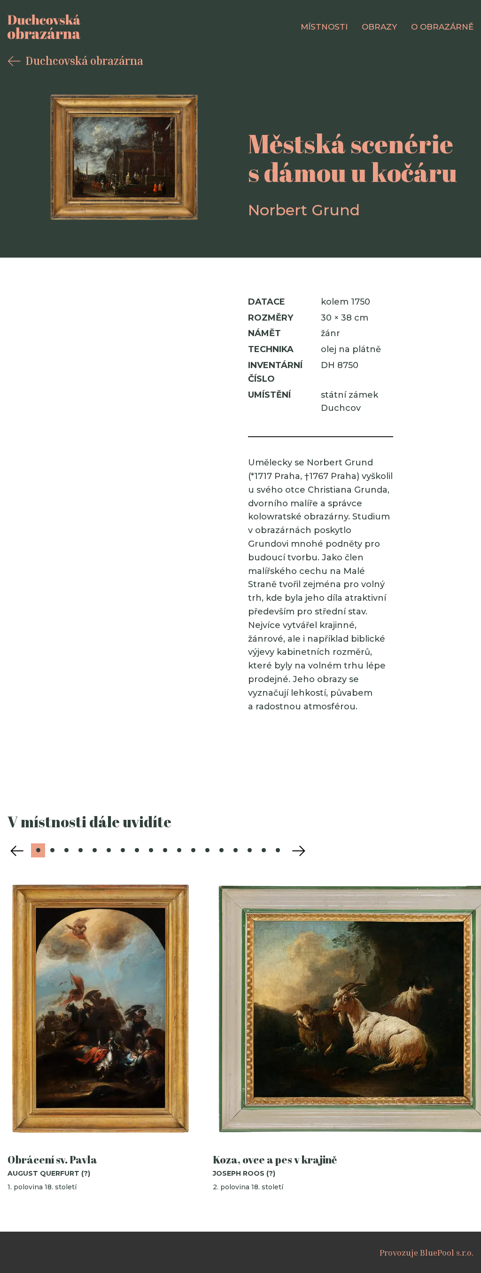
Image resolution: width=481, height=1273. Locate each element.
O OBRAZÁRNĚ (442, 26)
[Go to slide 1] (38, 850)
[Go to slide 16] (249, 850)
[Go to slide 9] (151, 850)
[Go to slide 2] (52, 850)
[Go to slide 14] (221, 850)
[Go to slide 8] (137, 850)
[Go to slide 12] (193, 850)
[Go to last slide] (17, 850)
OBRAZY (379, 26)
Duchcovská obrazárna (84, 60)
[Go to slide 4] (80, 850)
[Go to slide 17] (263, 850)
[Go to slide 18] (278, 850)
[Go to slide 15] (235, 850)
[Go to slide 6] (108, 850)
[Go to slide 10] (165, 850)
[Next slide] (298, 850)
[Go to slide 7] (123, 850)
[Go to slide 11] (179, 850)
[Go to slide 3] (66, 850)
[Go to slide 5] (94, 850)
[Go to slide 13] (207, 850)
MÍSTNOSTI (324, 26)
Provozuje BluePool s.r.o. (426, 1252)
